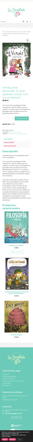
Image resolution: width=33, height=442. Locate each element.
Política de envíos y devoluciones (12, 381)
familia (21, 133)
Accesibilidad (6, 383)
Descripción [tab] (8, 139)
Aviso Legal (5, 374)
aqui (9, 436)
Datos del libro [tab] (9, 142)
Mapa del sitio (6, 385)
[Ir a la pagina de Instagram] (12, 417)
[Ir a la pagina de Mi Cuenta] (23, 21)
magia (25, 133)
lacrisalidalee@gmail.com (13, 413)
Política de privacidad (9, 376)
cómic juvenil (15, 133)
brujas (9, 133)
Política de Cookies (8, 379)
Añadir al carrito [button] (16, 252)
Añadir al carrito (21, 118)
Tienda (9, 32)
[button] (27, 40)
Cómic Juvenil (21, 32)
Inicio (3, 32)
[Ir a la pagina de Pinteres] (20, 417)
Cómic (14, 32)
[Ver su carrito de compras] (27, 21)
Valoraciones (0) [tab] (10, 146)
